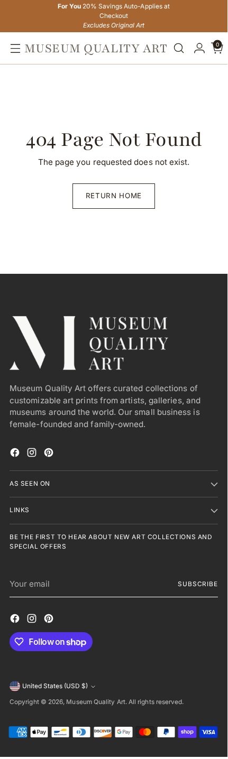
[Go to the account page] (196, 48)
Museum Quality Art (95, 702)
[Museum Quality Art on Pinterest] (49, 454)
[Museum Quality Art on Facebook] (16, 454)
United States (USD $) (55, 686)
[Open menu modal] (12, 48)
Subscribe (198, 584)
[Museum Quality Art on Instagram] (32, 454)
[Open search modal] (178, 48)
